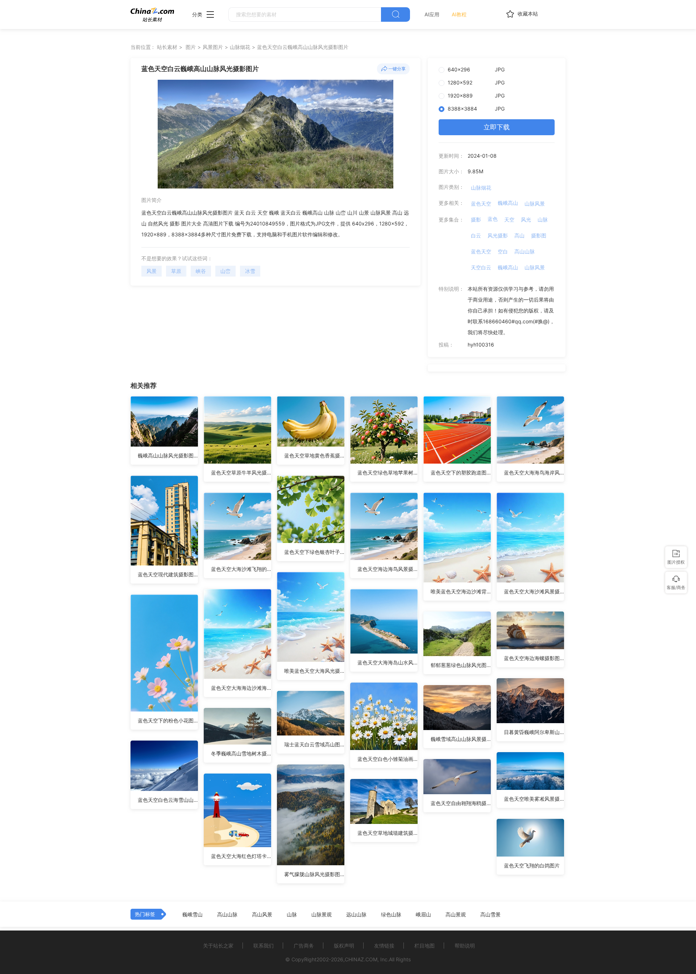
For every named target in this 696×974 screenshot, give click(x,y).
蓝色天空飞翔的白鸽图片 (532, 865)
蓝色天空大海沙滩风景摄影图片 (534, 591)
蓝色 (493, 219)
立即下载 (497, 127)
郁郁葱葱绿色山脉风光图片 (461, 665)
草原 (176, 271)
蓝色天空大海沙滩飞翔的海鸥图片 (241, 569)
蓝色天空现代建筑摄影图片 (168, 574)
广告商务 (304, 945)
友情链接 (384, 945)
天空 (509, 219)
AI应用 (431, 14)
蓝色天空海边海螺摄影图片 (534, 658)
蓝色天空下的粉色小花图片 (168, 720)
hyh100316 (481, 344)
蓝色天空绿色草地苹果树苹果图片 (387, 472)
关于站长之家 (218, 945)
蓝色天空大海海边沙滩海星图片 (241, 688)
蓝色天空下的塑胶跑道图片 (461, 472)
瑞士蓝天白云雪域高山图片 (314, 744)
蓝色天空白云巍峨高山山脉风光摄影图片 (302, 47)
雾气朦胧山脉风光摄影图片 (314, 874)
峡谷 (201, 271)
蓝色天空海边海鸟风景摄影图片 (387, 569)
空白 (503, 251)
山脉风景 (535, 203)
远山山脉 (356, 914)
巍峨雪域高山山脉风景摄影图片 (461, 739)
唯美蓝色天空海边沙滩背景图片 (461, 591)
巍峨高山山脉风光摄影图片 (168, 455)
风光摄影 (498, 235)
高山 (519, 235)
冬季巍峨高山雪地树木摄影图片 (241, 753)
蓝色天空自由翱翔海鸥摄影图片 (461, 803)
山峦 (225, 271)
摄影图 (538, 235)
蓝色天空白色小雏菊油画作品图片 (387, 759)
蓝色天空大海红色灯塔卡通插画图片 (241, 856)
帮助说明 (465, 945)
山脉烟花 (240, 47)
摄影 (476, 219)
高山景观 (456, 914)
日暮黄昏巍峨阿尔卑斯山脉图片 (534, 732)
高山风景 (262, 914)
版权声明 (344, 945)
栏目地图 (424, 945)
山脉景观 (321, 914)
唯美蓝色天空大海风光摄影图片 (314, 671)
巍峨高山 (508, 203)
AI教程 (459, 14)
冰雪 (250, 271)
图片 (191, 47)
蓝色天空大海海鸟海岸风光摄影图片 (534, 472)
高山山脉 (524, 251)
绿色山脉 (391, 914)
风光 (526, 219)
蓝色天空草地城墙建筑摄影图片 (387, 833)
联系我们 (263, 945)
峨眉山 (423, 914)
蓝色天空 (481, 203)
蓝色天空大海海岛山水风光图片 (387, 662)
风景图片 (213, 47)
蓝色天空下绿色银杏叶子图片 (314, 552)
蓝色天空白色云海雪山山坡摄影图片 (168, 800)
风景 (151, 271)
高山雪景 (490, 914)
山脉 (543, 219)
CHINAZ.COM (361, 959)
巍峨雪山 (192, 914)
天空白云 (481, 267)
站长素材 (167, 47)
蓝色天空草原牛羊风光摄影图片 (241, 472)
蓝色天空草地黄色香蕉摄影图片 (314, 455)
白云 (476, 235)
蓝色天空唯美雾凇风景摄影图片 (534, 799)
